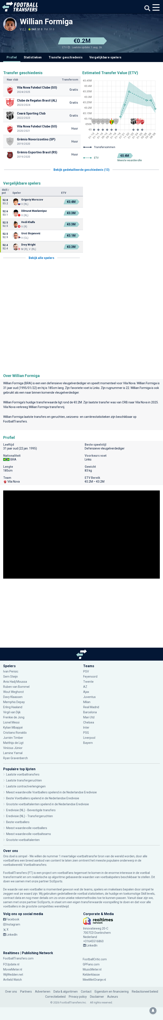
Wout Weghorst (13, 692)
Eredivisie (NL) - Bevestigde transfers (31, 810)
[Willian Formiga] (10, 26)
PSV (86, 671)
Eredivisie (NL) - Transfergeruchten (29, 816)
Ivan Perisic (10, 671)
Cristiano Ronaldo (15, 732)
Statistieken (33, 57)
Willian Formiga (46, 21)
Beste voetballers (18, 822)
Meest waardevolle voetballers (26, 828)
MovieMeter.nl (12, 969)
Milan (86, 702)
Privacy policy (78, 996)
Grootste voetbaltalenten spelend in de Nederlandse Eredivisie (47, 804)
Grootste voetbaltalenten (23, 840)
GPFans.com (91, 964)
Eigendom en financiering (112, 991)
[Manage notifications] (153, 1010)
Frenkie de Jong (14, 717)
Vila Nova (129, 383)
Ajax (86, 692)
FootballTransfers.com (18, 958)
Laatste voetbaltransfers (22, 774)
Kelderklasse (91, 974)
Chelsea (88, 722)
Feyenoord (90, 676)
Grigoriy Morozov (32, 199)
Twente (88, 681)
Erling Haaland (12, 707)
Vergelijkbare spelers (105, 57)
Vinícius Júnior (12, 748)
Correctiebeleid (55, 996)
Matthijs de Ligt (13, 743)
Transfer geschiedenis (66, 57)
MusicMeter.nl (92, 969)
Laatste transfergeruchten (24, 780)
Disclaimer (97, 996)
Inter (86, 727)
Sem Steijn (10, 676)
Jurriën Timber (13, 737)
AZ (85, 686)
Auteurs (112, 996)
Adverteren (42, 991)
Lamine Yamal (12, 753)
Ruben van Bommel (16, 686)
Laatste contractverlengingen (26, 786)
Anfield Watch (12, 979)
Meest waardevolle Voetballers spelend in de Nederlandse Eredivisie (51, 792)
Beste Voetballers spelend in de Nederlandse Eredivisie (42, 798)
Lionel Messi (11, 722)
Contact (86, 991)
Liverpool (89, 737)
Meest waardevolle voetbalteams (28, 834)
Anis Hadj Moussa (15, 681)
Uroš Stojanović (30, 233)
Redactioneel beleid (145, 991)
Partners (26, 991)
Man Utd (88, 717)
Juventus (89, 697)
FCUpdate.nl (11, 964)
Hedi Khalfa (28, 222)
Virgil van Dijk (12, 712)
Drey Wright (28, 244)
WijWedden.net (13, 974)
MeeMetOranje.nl (94, 979)
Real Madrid (91, 707)
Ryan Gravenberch (15, 758)
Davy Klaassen (13, 697)
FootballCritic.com (95, 959)
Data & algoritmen (65, 991)
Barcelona (90, 712)
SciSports (55, 881)
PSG (86, 732)
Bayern (88, 743)
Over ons (11, 991)
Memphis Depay (14, 702)
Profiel (12, 57)
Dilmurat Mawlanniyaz (34, 210)
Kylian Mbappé (13, 727)
